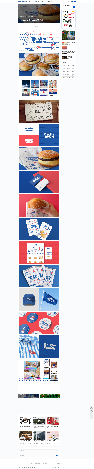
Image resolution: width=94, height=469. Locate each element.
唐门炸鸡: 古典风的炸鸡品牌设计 (25, 427)
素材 (48, 1)
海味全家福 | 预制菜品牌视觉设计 (52, 427)
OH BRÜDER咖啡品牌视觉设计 (25, 440)
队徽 (64, 65)
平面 (35, 1)
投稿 (74, 1)
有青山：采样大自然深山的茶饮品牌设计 (39, 427)
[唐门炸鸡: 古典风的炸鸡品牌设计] (25, 421)
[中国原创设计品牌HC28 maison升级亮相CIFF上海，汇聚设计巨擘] (64, 56)
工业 (45, 1)
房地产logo (68, 77)
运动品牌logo (73, 75)
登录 (68, 1)
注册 (71, 1)
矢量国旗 (64, 68)
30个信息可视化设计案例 (71, 42)
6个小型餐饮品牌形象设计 (51, 440)
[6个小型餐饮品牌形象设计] (53, 435)
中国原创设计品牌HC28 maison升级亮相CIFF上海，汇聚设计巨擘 (71, 57)
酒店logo (68, 71)
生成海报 (34, 467)
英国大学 (68, 75)
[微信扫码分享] (27, 467)
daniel (22, 16)
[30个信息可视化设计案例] (64, 42)
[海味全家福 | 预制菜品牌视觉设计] (53, 421)
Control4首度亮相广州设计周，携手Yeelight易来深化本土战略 (71, 52)
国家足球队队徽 (64, 77)
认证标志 (64, 75)
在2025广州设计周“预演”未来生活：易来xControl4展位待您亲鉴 (71, 47)
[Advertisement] (39, 406)
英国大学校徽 (73, 74)
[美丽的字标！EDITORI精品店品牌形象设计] (39, 435)
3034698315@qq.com (54, 463)
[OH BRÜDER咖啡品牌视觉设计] (25, 435)
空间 (38, 1)
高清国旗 (68, 68)
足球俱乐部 (68, 65)
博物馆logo (64, 74)
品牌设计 (26, 16)
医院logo (73, 71)
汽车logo (73, 68)
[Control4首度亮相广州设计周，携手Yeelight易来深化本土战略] (64, 51)
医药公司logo (69, 74)
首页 (29, 1)
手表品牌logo (73, 77)
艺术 (42, 1)
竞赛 (51, 1)
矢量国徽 (73, 65)
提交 (57, 455)
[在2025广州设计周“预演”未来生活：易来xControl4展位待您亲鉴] (64, 46)
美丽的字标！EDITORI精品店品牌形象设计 (39, 441)
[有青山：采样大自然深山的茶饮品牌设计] (39, 421)
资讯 (32, 1)
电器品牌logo (64, 71)
